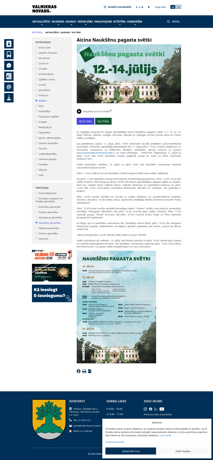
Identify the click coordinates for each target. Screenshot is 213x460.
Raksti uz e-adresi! (82, 430)
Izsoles (42, 84)
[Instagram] (146, 408)
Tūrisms (43, 148)
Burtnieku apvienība (49, 206)
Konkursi (43, 95)
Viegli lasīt (160, 6)
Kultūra (42, 100)
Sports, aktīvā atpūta (50, 137)
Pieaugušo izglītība (49, 116)
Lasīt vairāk (165, 435)
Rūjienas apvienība (49, 227)
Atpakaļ (38, 32)
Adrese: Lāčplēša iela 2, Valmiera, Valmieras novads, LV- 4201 (84, 411)
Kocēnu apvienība (48, 211)
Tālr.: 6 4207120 (82, 420)
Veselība (43, 164)
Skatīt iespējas (183, 451)
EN (178, 6)
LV (173, 6)
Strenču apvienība (48, 143)
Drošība (43, 68)
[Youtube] (163, 408)
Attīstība (119, 21)
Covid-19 (43, 63)
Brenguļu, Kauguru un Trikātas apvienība (49, 200)
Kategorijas (43, 42)
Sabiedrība (134, 21)
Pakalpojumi (103, 21)
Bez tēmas (44, 58)
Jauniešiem (44, 89)
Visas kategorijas (48, 193)
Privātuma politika (114, 441)
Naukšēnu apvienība (50, 222)
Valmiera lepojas (47, 159)
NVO (41, 105)
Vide (41, 175)
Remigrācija (45, 127)
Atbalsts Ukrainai (48, 52)
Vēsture (43, 169)
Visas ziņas (44, 47)
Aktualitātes (41, 21)
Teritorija (42, 187)
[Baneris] (52, 253)
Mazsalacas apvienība (50, 217)
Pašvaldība (85, 21)
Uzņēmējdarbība (47, 153)
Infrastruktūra (46, 74)
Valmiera (58, 21)
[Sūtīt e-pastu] (71, 425)
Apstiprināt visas (131, 451)
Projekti (43, 121)
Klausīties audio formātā (96, 111)
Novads (71, 21)
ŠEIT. (89, 158)
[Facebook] (79, 372)
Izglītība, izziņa (47, 79)
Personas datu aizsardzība (158, 414)
